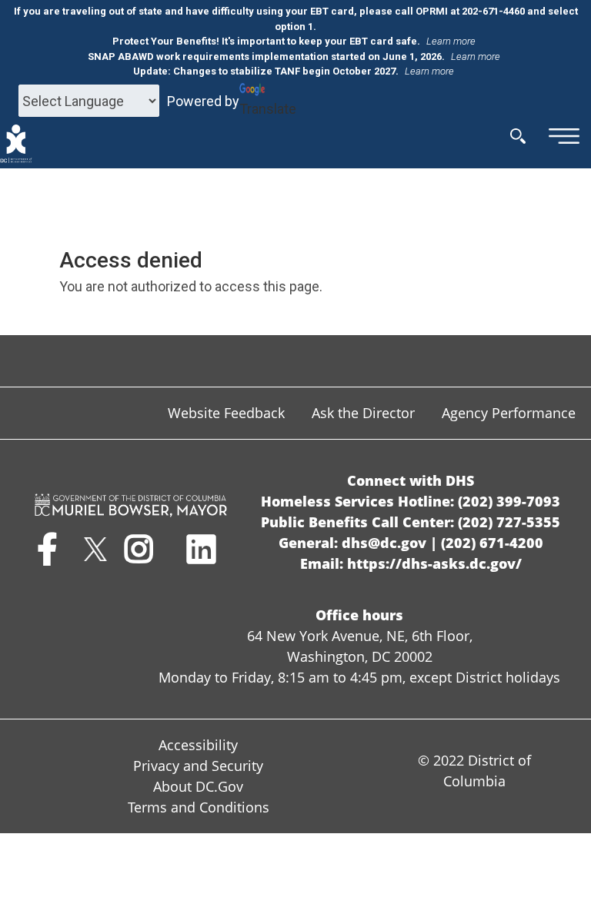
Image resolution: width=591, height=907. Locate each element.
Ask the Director (363, 413)
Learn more (451, 41)
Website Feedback (226, 413)
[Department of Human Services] (16, 144)
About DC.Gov (198, 786)
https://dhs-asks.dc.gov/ (434, 563)
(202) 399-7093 (509, 501)
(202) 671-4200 (492, 542)
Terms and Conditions (198, 807)
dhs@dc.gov (384, 542)
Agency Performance (509, 413)
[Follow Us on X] (95, 556)
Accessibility (198, 745)
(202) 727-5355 (509, 522)
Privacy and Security (198, 765)
